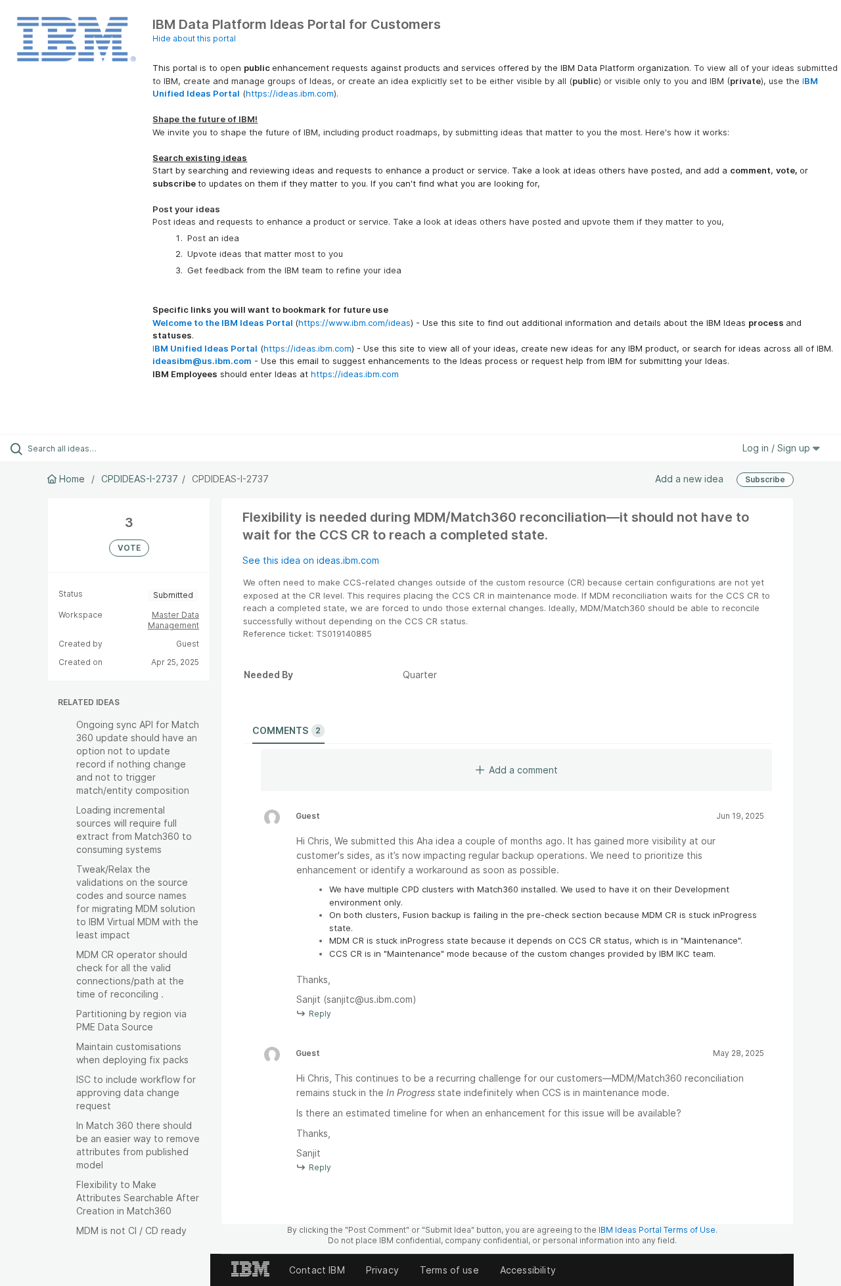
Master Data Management (173, 620)
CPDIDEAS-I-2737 (139, 478)
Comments (286, 730)
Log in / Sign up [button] (777, 447)
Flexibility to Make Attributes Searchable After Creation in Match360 (137, 1197)
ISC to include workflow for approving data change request (136, 1092)
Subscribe (765, 479)
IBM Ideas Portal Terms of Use (657, 1230)
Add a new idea (689, 478)
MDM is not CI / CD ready (131, 1230)
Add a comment (523, 769)
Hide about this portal (194, 38)
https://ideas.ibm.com (290, 93)
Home (72, 478)
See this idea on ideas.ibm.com (310, 560)
